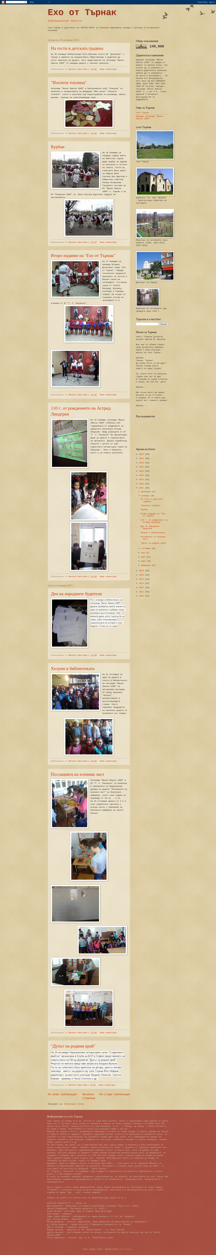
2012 (142, 588)
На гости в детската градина (77, 48)
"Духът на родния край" (73, 1046)
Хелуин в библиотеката (72, 668)
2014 (142, 579)
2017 (142, 488)
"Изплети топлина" (69, 82)
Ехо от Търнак (82, 13)
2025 (142, 454)
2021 (142, 471)
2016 (142, 571)
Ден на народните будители (76, 593)
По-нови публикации (62, 1094)
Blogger (128, 1249)
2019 (142, 479)
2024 (142, 458)
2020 (142, 475)
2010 (142, 596)
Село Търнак (142, 113)
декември (146, 492)
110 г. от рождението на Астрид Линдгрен (154, 521)
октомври (146, 548)
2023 (142, 463)
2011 (142, 592)
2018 (142, 484)
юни (143, 553)
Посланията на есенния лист (77, 774)
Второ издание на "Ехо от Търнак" (83, 255)
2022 (142, 467)
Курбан (57, 146)
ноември (146, 496)
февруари (146, 565)
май (143, 557)
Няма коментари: (109, 69)
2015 (142, 575)
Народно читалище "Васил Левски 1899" (149, 117)
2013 (142, 583)
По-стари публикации (114, 1094)
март (144, 561)
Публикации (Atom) (74, 1104)
